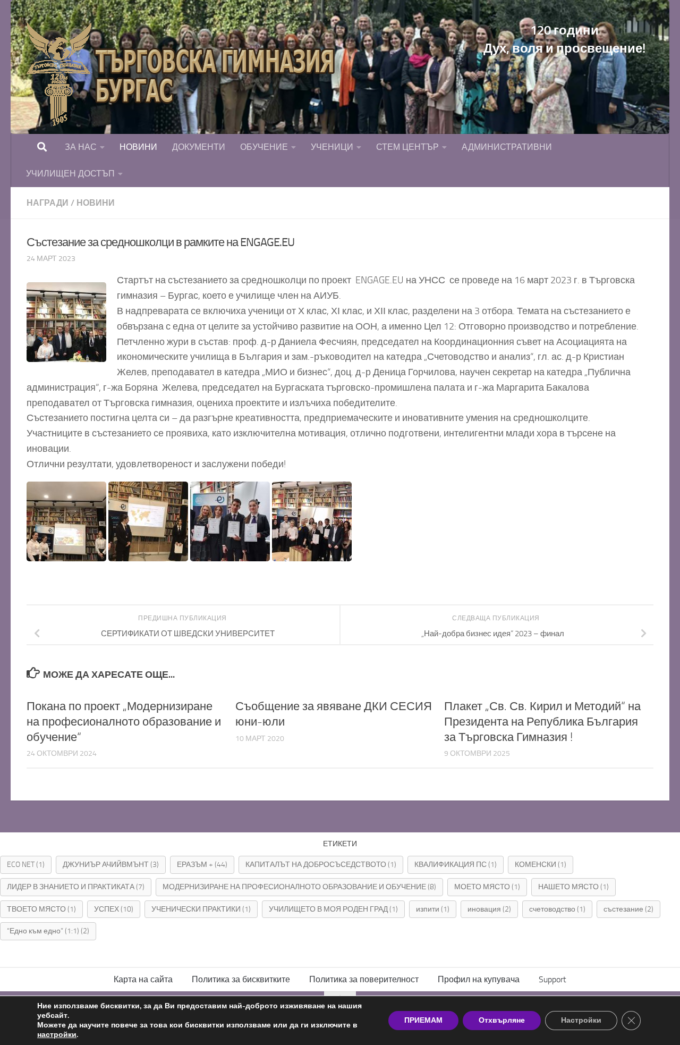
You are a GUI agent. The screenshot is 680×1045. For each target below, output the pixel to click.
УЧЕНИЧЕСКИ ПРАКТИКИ (201, 909)
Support (552, 979)
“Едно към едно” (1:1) (48, 931)
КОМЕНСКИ (540, 864)
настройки (56, 1035)
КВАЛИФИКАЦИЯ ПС (455, 864)
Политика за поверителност (364, 979)
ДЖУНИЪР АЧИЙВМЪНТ (111, 864)
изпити (432, 909)
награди (48, 203)
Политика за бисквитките (241, 979)
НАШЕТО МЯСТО (573, 886)
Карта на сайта (143, 979)
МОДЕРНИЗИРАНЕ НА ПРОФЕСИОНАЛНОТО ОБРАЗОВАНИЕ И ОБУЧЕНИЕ (299, 886)
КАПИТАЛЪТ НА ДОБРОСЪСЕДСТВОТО (320, 864)
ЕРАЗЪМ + (202, 864)
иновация (489, 909)
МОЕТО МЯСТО (487, 886)
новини (95, 203)
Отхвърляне (502, 1020)
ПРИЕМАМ (423, 1020)
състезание (628, 909)
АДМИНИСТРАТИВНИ (507, 147)
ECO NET (26, 864)
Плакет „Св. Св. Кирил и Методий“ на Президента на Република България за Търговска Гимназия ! (542, 722)
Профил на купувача (479, 979)
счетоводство (557, 909)
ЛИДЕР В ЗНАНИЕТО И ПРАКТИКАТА (75, 886)
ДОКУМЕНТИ (198, 147)
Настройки (581, 1020)
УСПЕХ (113, 909)
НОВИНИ (138, 147)
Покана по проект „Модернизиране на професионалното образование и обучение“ (124, 722)
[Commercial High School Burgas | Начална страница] (186, 74)
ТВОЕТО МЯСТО (41, 909)
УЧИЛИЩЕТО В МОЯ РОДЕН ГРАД (333, 909)
